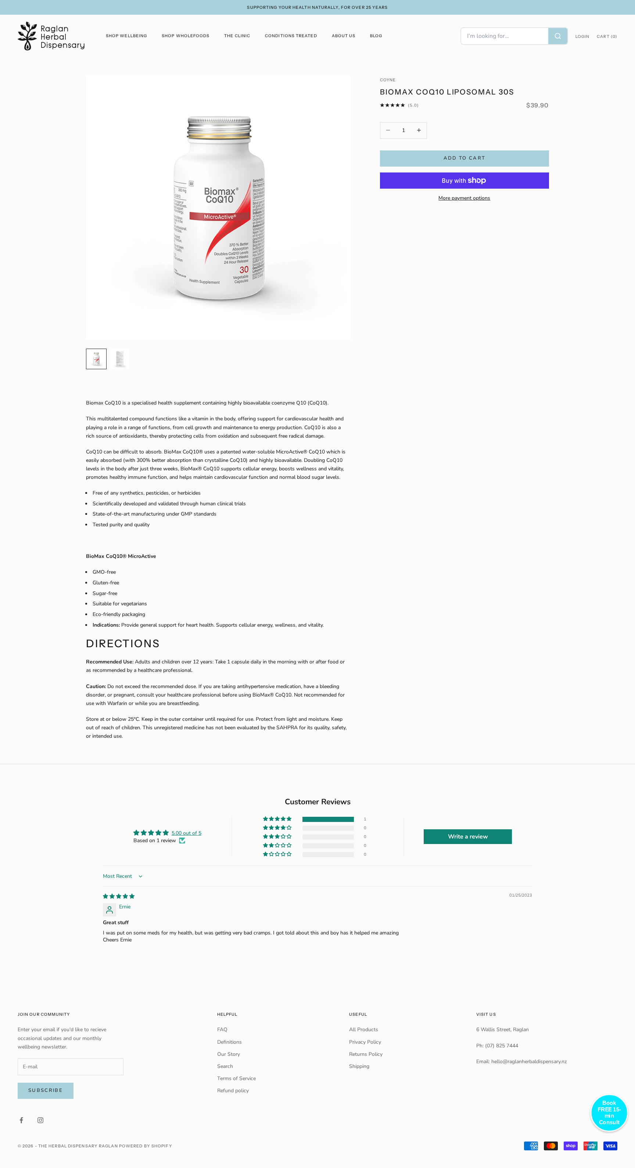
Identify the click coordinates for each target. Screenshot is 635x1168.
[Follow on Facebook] (21, 1120)
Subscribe (45, 1090)
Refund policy (233, 1090)
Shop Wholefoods (185, 35)
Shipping (359, 1066)
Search (225, 1066)
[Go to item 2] (120, 359)
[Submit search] (557, 36)
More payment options (464, 198)
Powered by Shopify (145, 1146)
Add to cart (465, 158)
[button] (278, 819)
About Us (344, 35)
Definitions (229, 1042)
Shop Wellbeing (126, 35)
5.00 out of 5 (186, 833)
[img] (118, 896)
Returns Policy (366, 1054)
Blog (376, 35)
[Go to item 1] (96, 359)
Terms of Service (236, 1078)
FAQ (222, 1029)
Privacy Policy (365, 1042)
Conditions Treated (291, 35)
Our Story (228, 1054)
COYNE (388, 80)
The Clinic (237, 35)
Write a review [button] (468, 837)
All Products (363, 1029)
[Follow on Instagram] (40, 1120)
